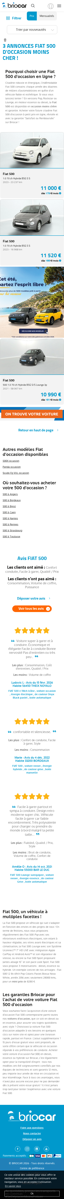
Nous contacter (32, 1133)
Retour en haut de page (35, 430)
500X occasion (11, 461)
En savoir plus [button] (13, 1186)
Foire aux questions (32, 1128)
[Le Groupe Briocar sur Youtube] (46, 1149)
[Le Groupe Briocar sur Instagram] (27, 1149)
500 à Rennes (10, 524)
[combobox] (32, 29)
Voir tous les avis (31, 608)
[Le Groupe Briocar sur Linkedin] (36, 1149)
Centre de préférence (32, 1168)
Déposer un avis (32, 1139)
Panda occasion (12, 467)
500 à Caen (9, 512)
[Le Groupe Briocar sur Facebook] (17, 1149)
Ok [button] (32, 1193)
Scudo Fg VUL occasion (16, 473)
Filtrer (16, 18)
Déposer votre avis (31, 598)
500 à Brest (9, 506)
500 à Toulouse (11, 536)
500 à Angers (10, 494)
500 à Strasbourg (12, 530)
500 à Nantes (10, 518)
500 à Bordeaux (12, 500)
